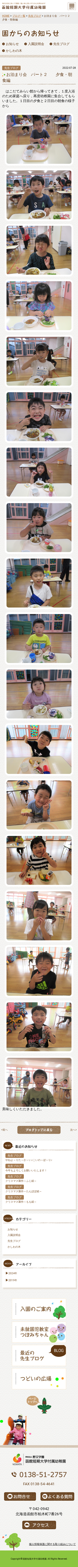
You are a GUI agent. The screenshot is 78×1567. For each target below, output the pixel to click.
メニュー (72, 6)
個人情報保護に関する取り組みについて (52, 1544)
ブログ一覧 (18, 15)
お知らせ (13, 1229)
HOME (6, 15)
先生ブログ (34, 15)
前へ (5, 1129)
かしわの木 (14, 1246)
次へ (72, 1129)
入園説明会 (14, 1235)
